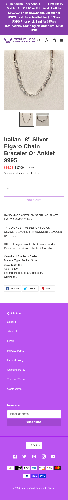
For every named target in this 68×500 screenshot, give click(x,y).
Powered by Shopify (45, 488)
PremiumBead (28, 488)
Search (11, 321)
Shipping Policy (16, 369)
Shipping (9, 173)
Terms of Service (17, 379)
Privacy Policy (15, 350)
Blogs (10, 340)
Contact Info (14, 388)
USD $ (32, 445)
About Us (12, 331)
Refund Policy (15, 360)
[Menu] (62, 40)
